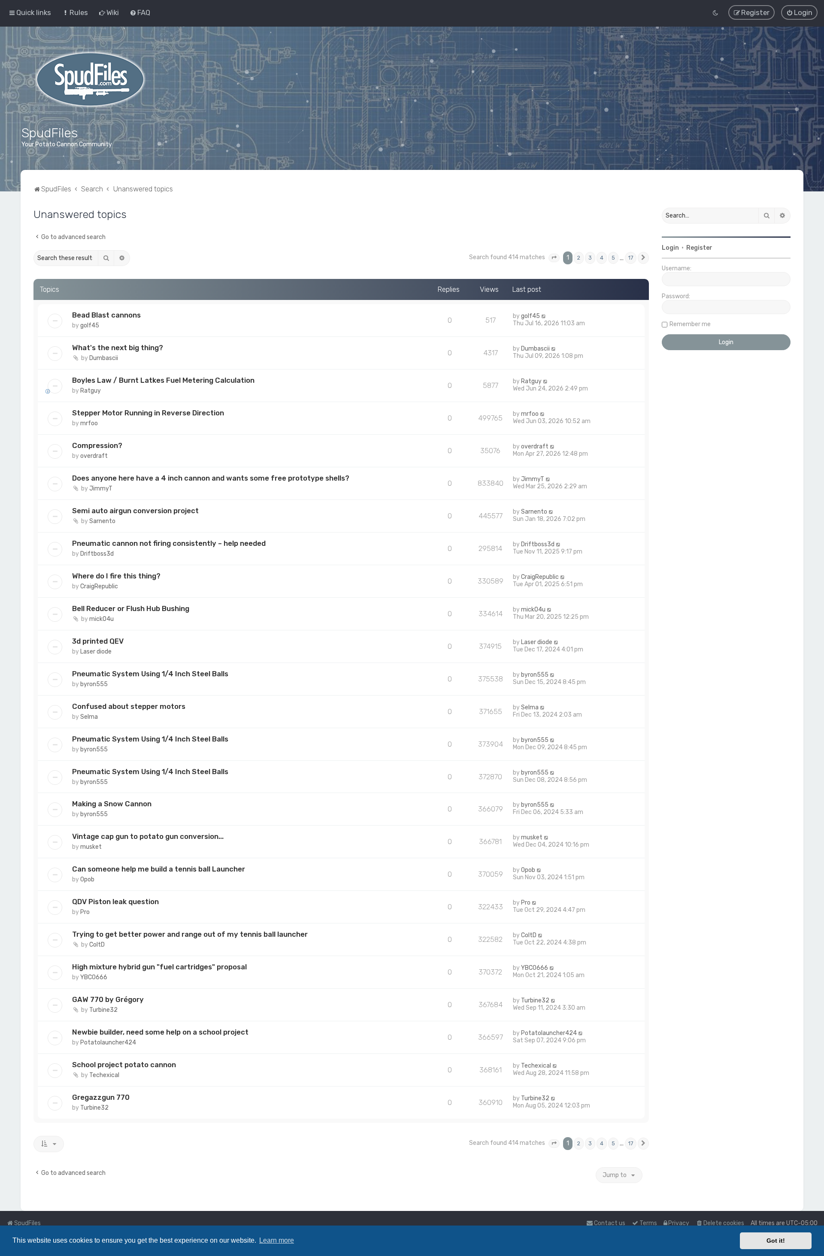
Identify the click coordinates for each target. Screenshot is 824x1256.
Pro (85, 912)
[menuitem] (75, 12)
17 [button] (630, 257)
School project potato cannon (124, 1064)
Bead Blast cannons (106, 315)
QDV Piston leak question (115, 901)
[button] (554, 258)
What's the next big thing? (117, 347)
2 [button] (578, 257)
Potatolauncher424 (108, 1042)
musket (91, 846)
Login (670, 247)
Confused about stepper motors (128, 706)
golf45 (89, 325)
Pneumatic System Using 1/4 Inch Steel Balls (150, 673)
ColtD (97, 944)
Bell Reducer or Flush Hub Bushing (130, 608)
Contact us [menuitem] (609, 1223)
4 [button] (601, 257)
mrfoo (89, 423)
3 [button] (590, 257)
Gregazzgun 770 (101, 1097)
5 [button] (613, 257)
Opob (87, 879)
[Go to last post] (544, 316)
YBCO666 (93, 977)
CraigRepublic (99, 586)
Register (699, 247)
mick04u (101, 619)
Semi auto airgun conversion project (135, 510)
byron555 (94, 684)
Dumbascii (103, 358)
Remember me (690, 324)
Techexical (104, 1075)
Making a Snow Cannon (111, 803)
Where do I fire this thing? (116, 576)
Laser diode (96, 651)
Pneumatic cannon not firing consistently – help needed (169, 543)
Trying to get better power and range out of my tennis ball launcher (190, 934)
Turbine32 (103, 1010)
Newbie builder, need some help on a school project (160, 1032)
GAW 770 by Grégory (108, 999)
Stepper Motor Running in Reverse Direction (148, 413)
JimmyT (100, 488)
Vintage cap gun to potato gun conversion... (148, 836)
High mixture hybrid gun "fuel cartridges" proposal (159, 966)
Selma (89, 716)
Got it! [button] (775, 1240)
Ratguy (90, 390)
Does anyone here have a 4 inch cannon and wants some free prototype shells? (210, 478)
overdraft (94, 456)
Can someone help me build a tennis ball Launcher (158, 869)
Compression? (97, 445)
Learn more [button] (276, 1240)
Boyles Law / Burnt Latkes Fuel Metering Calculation (163, 380)
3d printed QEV (98, 641)
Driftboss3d (97, 553)
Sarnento (102, 521)
